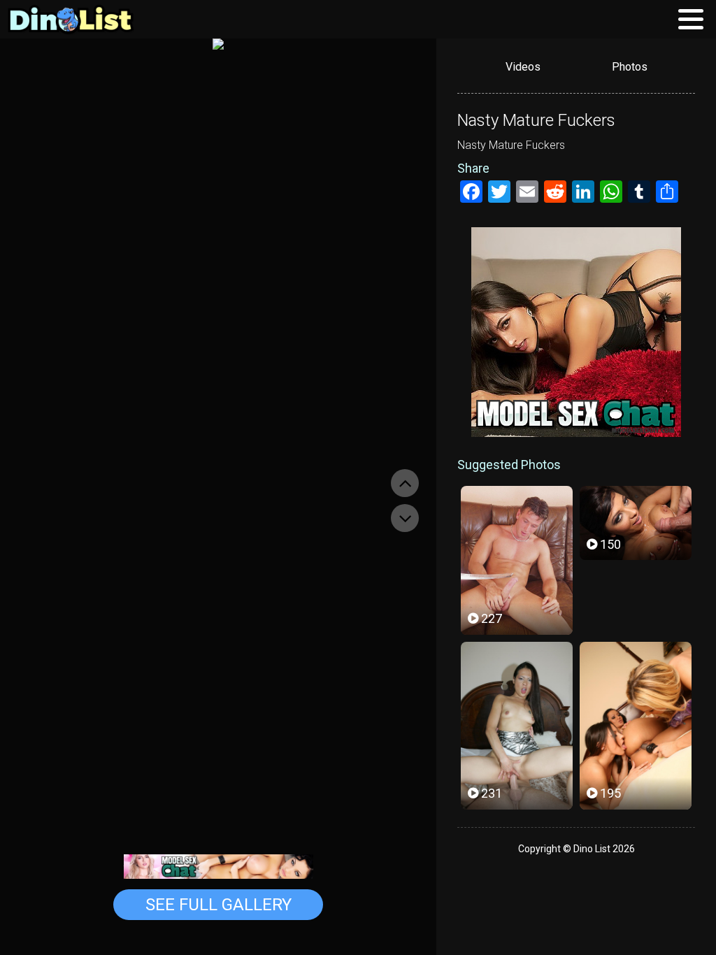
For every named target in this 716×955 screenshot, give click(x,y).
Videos (523, 66)
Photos (629, 66)
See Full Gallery (218, 904)
